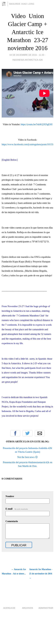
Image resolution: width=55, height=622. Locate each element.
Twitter (27, 433)
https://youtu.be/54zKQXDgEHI (36, 124)
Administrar (45, 608)
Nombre (10, 496)
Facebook (15, 433)
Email (40, 433)
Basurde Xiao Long (21, 4)
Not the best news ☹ (27, 457)
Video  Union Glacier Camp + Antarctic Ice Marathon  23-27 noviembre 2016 (27, 31)
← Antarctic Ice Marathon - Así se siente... (14, 571)
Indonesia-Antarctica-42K (27, 60)
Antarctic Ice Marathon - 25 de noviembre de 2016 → (40, 573)
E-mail (17, 508)
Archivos (27, 608)
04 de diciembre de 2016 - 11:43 (26, 55)
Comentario (12, 521)
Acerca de (9, 608)
